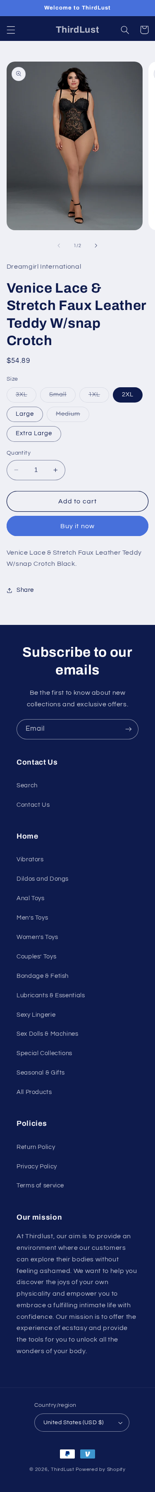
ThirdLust (62, 1469)
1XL (98, 397)
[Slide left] (59, 245)
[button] (10, 29)
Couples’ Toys (36, 956)
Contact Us (33, 805)
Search (27, 785)
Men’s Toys (32, 918)
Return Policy (36, 1147)
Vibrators (30, 859)
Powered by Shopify (101, 1469)
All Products (34, 1092)
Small (62, 397)
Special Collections (44, 1053)
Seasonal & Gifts (41, 1073)
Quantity (19, 453)
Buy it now (77, 526)
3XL (26, 397)
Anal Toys (31, 898)
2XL (128, 394)
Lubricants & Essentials (51, 995)
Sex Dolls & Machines (48, 1034)
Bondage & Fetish (43, 976)
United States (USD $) (73, 1422)
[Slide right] (96, 245)
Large (25, 414)
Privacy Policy (37, 1166)
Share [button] (25, 590)
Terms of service (40, 1185)
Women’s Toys (37, 937)
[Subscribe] (128, 729)
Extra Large (34, 433)
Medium (72, 416)
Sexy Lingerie (36, 1015)
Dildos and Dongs (43, 879)
